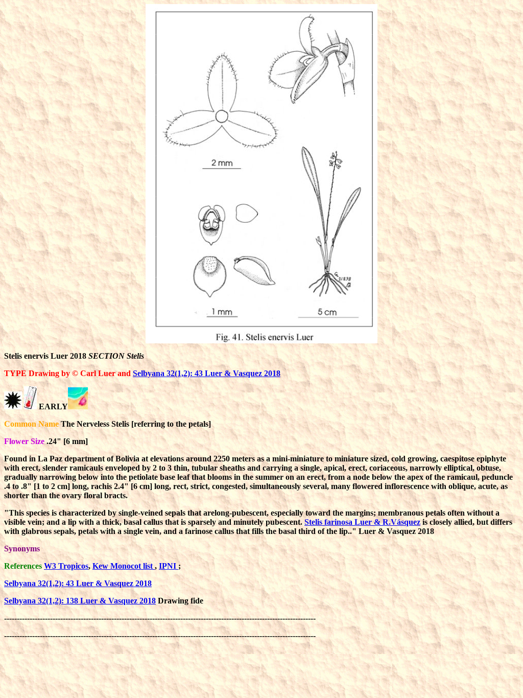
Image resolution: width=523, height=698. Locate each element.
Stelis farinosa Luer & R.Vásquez (362, 522)
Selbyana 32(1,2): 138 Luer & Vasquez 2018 (80, 600)
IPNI (168, 566)
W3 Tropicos (66, 566)
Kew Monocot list (123, 566)
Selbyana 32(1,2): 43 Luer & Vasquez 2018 (206, 373)
